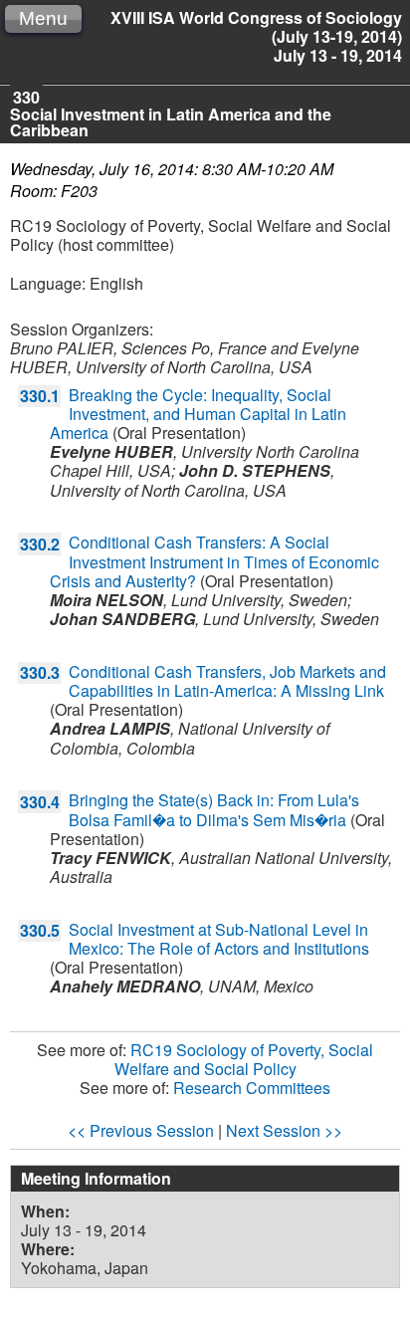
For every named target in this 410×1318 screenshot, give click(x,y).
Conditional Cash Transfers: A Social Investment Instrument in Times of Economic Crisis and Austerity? (214, 561)
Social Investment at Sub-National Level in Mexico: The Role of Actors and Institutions (219, 939)
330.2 (40, 544)
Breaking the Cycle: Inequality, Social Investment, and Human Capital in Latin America (198, 413)
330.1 (40, 395)
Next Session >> (284, 1130)
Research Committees (251, 1087)
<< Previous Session (141, 1130)
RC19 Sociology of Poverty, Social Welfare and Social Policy (244, 1059)
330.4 (40, 801)
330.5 (40, 930)
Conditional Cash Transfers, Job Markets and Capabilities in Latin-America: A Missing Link (227, 681)
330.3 (40, 672)
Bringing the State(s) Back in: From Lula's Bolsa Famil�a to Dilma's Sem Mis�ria (214, 809)
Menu (43, 18)
